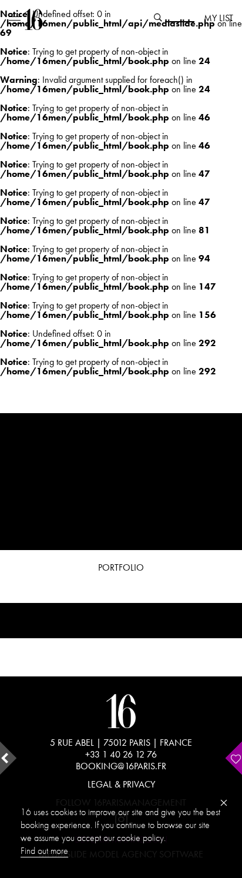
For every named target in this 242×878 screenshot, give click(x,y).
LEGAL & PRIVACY (121, 784)
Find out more (44, 851)
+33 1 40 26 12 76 (121, 754)
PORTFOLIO (121, 567)
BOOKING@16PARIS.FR (121, 766)
